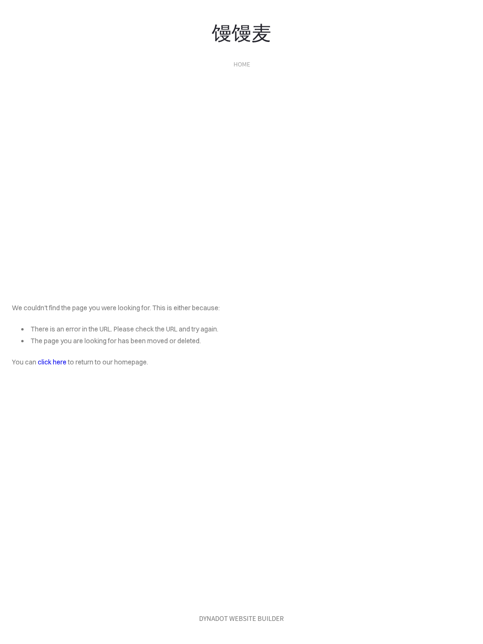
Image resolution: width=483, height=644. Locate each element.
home (241, 64)
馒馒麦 (241, 31)
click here (52, 362)
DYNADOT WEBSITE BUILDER (241, 618)
